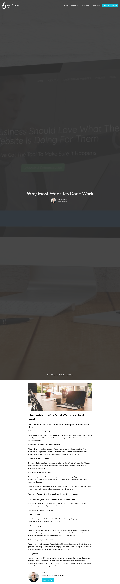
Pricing (96, 5)
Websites (85, 5)
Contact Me (48, 580)
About (74, 5)
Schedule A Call (110, 6)
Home (66, 5)
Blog (48, 375)
